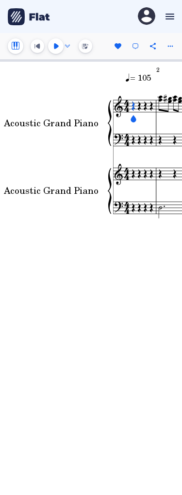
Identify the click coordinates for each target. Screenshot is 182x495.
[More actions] (170, 46)
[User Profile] (146, 16)
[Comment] (135, 46)
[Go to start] (37, 46)
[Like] (118, 46)
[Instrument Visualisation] (85, 46)
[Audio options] (67, 46)
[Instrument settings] (15, 46)
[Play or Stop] (56, 46)
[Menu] (168, 16)
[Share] (153, 46)
